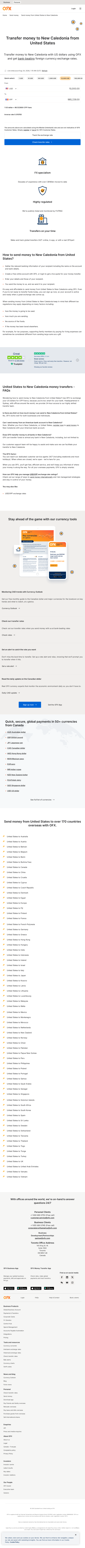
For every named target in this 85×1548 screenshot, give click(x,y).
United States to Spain (16, 1115)
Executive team (9, 1489)
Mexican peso (18, 759)
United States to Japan (16, 975)
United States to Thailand (17, 1141)
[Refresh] (5, 71)
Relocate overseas (10, 1407)
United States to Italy (15, 970)
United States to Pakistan (17, 1048)
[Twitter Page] (72, 1277)
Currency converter (10, 1346)
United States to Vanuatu (17, 1172)
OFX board (7, 1486)
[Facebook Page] (62, 1277)
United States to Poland (16, 1068)
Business (7, 2)
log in (34, 130)
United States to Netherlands (19, 1027)
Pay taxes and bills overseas (13, 1410)
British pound (15, 737)
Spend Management (10, 1327)
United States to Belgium (17, 852)
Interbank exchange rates (12, 1349)
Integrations (8, 1334)
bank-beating (26, 58)
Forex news (8, 1384)
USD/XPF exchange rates (15, 493)
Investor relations (9, 1475)
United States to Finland (17, 913)
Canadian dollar (16, 748)
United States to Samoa (16, 1079)
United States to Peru (15, 1058)
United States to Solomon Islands (20, 1100)
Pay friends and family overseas (14, 1403)
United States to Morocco (17, 1022)
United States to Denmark (17, 893)
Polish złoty (14, 780)
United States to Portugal (17, 1073)
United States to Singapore (18, 1094)
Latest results (8, 1468)
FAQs (37, 1297)
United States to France (16, 918)
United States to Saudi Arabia (19, 1084)
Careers (6, 1493)
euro (13, 764)
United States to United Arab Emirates (22, 1166)
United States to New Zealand (19, 1033)
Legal (5, 1443)
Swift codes (8, 1367)
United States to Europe (17, 903)
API (5, 1428)
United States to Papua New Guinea (22, 1053)
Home (5, 15)
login (42, 274)
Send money (14, 15)
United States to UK (15, 1161)
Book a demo (74, 1297)
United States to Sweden (17, 1125)
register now (58, 425)
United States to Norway (17, 1038)
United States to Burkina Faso (19, 862)
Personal (17, 2)
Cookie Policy (14, 1542)
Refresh (44, 71)
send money (71, 425)
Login (73, 8)
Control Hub (8, 1324)
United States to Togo (16, 1146)
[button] (20, 78)
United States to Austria (16, 841)
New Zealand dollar (19, 775)
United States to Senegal (17, 1089)
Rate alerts (7, 1360)
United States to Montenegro (19, 1017)
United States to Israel (16, 965)
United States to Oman (16, 1043)
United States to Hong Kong (18, 940)
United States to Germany (17, 929)
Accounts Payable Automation (14, 1331)
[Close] (75, 1534)
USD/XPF (34, 474)
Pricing (6, 1337)
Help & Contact (54, 1297)
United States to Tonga (16, 1151)
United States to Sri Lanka (17, 1120)
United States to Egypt (16, 898)
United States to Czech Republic (20, 888)
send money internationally (41, 477)
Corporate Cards (9, 1317)
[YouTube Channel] (67, 1283)
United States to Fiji (15, 908)
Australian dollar (16, 732)
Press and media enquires (12, 1431)
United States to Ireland (16, 960)
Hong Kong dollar (16, 753)
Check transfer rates (11, 1356)
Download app (8, 1400)
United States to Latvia (16, 986)
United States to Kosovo (17, 980)
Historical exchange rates (12, 1353)
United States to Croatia (17, 877)
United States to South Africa (19, 1105)
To (5, 94)
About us (7, 1440)
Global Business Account (12, 1310)
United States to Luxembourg (19, 996)
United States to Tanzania (17, 1136)
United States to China (16, 872)
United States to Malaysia (17, 1001)
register (26, 130)
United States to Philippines (18, 1063)
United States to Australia (17, 836)
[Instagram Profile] (72, 1283)
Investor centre (9, 1464)
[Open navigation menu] (80, 9)
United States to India (16, 950)
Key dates (7, 1471)
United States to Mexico (17, 1012)
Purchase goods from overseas (14, 1414)
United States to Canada (17, 867)
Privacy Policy (8, 1453)
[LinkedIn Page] (67, 1277)
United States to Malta (16, 1006)
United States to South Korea (19, 1110)
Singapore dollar (16, 785)
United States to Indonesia (18, 955)
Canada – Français (10, 1447)
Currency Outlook (10, 1377)
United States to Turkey (16, 1156)
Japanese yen (15, 743)
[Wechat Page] (62, 1283)
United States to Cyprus (17, 882)
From (6, 83)
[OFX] (7, 8)
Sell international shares (12, 1417)
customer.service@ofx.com (42, 1218)
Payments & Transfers (11, 1313)
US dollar (13, 791)
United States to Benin (16, 857)
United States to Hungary (17, 945)
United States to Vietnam (17, 1177)
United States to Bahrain (17, 847)
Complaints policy (9, 1450)
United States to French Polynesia (21, 924)
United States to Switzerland (18, 1131)
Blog (5, 1381)
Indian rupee (14, 769)
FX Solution (7, 1320)
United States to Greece (17, 934)
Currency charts (9, 1363)
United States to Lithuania (17, 991)
